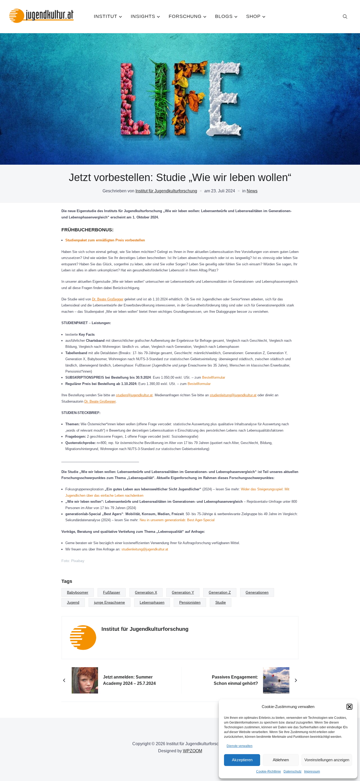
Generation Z (220, 592)
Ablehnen (281, 760)
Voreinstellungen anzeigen (326, 760)
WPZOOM (192, 751)
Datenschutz (292, 771)
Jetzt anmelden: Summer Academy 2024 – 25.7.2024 (129, 680)
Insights (143, 16)
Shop (253, 16)
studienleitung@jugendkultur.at (233, 395)
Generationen (257, 592)
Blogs (224, 16)
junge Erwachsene (109, 602)
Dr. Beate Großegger (107, 299)
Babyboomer (77, 592)
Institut (105, 16)
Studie (220, 602)
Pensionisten (190, 602)
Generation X (146, 592)
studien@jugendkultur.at (134, 395)
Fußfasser (111, 592)
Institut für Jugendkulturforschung (166, 191)
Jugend (73, 602)
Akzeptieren (242, 760)
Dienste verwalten (239, 746)
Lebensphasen (152, 602)
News (252, 191)
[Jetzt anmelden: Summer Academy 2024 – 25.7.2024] (85, 680)
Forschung (185, 16)
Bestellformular (213, 377)
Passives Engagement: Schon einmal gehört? (235, 680)
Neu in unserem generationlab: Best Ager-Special (177, 520)
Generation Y (183, 592)
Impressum (312, 771)
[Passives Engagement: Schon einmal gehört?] (276, 680)
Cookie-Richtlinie (268, 771)
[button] (349, 706)
